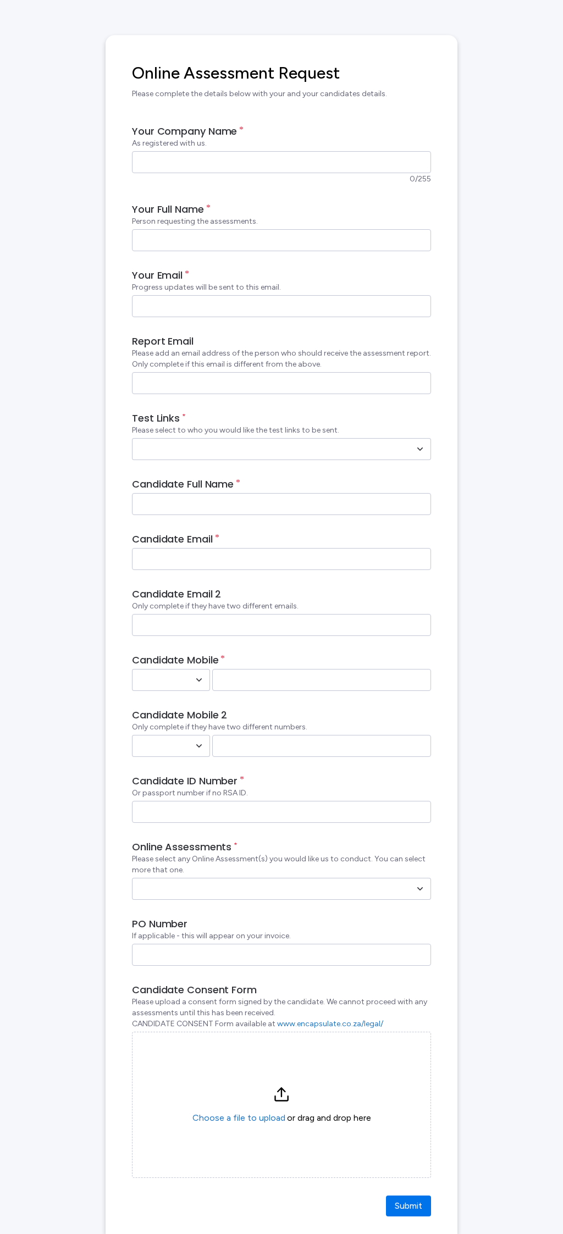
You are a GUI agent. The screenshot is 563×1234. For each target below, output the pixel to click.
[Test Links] (420, 449)
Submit (408, 1205)
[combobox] (269, 449)
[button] (281, 1105)
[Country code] (199, 680)
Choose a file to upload (238, 1118)
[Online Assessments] (420, 889)
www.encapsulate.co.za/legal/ (330, 1023)
